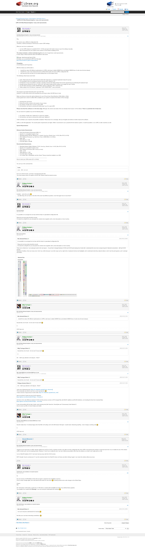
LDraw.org (30, 534)
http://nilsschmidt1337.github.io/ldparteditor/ (27, 60)
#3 (127, 211)
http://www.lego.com (72, 545)
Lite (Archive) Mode (44, 534)
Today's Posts (125, 14)
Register (33, 12)
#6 (127, 344)
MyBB (30, 542)
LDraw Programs (32, 18)
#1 (127, 36)
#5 (127, 312)
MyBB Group (39, 542)
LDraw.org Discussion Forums (22, 18)
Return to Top (36, 534)
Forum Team (18, 534)
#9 (127, 446)
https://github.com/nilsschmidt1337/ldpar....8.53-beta (29, 401)
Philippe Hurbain (44, 191)
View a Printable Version (22, 528)
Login (28, 12)
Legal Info (35, 538)
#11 (127, 505)
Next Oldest (19, 522)
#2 (127, 191)
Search (114, 9)
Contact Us (24, 534)
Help (127, 9)
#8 (127, 421)
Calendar (121, 9)
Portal (108, 9)
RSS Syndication (52, 534)
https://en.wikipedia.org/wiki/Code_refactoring (42, 389)
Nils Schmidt (43, 36)
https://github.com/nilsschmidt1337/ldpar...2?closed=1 (29, 397)
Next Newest (26, 522)
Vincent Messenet (27, 439)
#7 (127, 373)
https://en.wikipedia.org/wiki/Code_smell (48, 392)
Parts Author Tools (40, 18)
